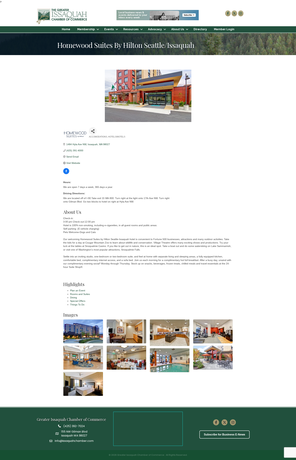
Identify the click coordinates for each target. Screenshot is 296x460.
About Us (177, 29)
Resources (131, 29)
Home (66, 29)
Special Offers (77, 301)
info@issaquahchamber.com (74, 441)
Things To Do (77, 304)
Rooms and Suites (80, 294)
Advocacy (155, 29)
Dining (73, 297)
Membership (86, 29)
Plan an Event (77, 290)
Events (109, 29)
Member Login (224, 29)
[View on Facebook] (66, 173)
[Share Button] (93, 131)
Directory (200, 29)
